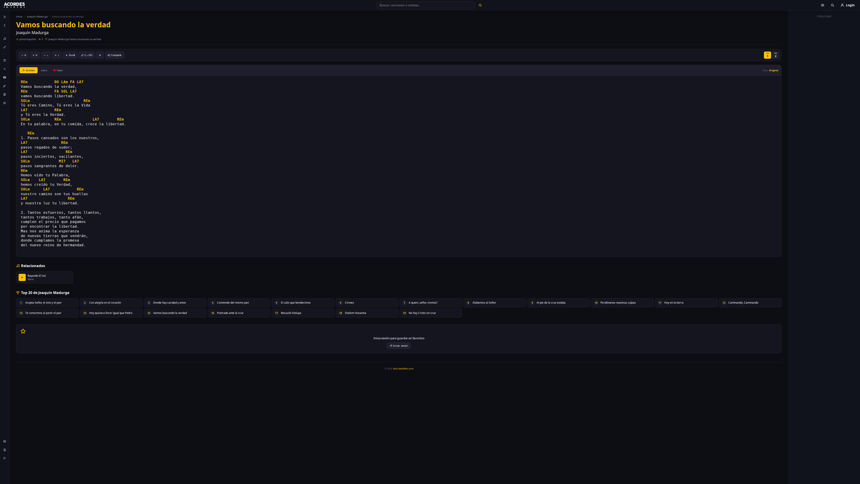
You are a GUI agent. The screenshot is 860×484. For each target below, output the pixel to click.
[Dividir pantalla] (5, 103)
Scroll (72, 55)
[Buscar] (480, 5)
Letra (44, 70)
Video (60, 70)
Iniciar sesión (400, 345)
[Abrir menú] (822, 5)
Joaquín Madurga (37, 16)
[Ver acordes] (5, 94)
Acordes (30, 70)
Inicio (19, 16)
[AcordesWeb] (20, 5)
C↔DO (88, 55)
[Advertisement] (824, 87)
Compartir (116, 55)
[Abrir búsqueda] (832, 5)
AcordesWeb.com (403, 368)
